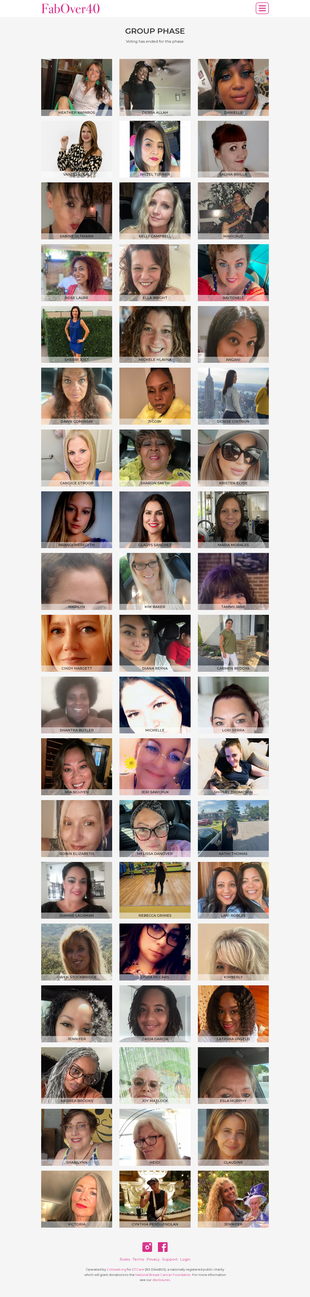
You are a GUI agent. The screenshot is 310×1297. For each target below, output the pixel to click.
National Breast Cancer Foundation (163, 1275)
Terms (138, 1259)
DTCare (138, 1269)
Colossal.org (116, 1269)
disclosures (161, 1280)
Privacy (153, 1259)
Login (185, 1259)
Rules (125, 1259)
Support (170, 1259)
